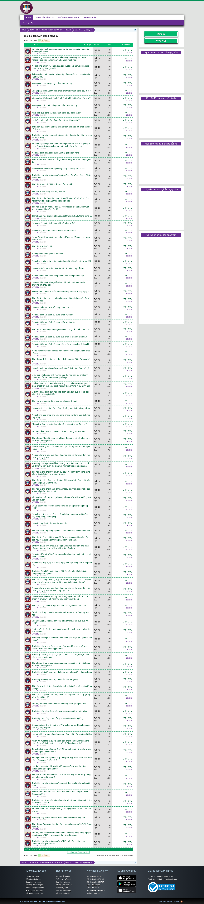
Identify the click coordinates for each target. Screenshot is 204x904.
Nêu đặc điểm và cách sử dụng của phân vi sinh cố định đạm (59, 337)
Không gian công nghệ (64, 885)
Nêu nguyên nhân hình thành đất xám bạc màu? (53, 223)
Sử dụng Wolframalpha (34, 885)
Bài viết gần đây (28, 23)
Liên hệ (169, 901)
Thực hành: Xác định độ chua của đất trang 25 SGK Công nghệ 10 (62, 216)
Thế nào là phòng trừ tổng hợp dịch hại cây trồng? (54, 401)
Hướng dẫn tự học (63, 876)
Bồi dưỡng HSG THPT (95, 876)
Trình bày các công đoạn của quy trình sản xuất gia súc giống (59, 711)
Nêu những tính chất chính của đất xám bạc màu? (54, 230)
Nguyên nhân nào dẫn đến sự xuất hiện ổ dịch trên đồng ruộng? (60, 368)
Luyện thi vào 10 (93, 888)
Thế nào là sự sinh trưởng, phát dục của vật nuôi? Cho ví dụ (59, 605)
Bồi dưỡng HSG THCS (95, 879)
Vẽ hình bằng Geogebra (35, 888)
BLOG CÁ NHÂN (89, 17)
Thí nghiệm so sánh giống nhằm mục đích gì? (52, 83)
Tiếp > (47, 40)
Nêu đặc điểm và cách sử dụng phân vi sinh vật (53, 322)
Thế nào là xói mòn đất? (43, 246)
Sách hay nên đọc (63, 882)
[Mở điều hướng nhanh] (135, 30)
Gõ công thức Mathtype (34, 891)
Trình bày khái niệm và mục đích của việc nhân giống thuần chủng (62, 672)
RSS (181, 901)
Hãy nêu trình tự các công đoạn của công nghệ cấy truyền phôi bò (62, 734)
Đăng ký (161, 34)
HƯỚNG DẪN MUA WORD (68, 17)
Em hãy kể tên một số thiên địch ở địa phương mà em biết (58, 431)
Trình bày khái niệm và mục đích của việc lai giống (55, 679)
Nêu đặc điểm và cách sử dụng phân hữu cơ (52, 315)
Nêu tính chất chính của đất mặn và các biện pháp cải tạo (58, 268)
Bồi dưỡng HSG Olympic (96, 891)
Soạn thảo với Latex (33, 882)
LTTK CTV (35, 54)
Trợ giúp (176, 901)
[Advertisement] (161, 72)
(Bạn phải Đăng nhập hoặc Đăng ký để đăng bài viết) (115, 855)
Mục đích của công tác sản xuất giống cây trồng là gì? (56, 113)
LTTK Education (65, 900)
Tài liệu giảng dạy (32, 876)
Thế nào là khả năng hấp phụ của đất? (49, 192)
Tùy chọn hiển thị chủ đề (78, 852)
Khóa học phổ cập (93, 893)
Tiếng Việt (162, 901)
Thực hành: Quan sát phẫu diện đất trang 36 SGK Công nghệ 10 (61, 292)
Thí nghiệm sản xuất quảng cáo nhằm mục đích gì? (55, 105)
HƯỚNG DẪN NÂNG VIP (44, 17)
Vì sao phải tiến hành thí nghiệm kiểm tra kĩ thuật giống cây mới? (61, 91)
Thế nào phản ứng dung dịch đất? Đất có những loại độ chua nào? (61, 531)
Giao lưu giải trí (62, 888)
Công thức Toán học (33, 879)
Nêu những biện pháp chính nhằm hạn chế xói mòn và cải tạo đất (61, 261)
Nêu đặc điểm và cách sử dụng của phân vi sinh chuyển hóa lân (61, 344)
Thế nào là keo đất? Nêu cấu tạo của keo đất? (52, 184)
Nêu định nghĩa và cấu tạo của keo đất (49, 523)
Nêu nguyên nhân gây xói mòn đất (47, 254)
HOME (28, 18)
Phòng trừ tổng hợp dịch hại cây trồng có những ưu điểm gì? (59, 424)
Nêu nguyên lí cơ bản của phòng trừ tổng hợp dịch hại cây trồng (61, 408)
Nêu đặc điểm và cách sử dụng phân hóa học (52, 307)
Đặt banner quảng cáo (34, 893)
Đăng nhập (161, 41)
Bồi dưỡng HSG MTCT (95, 882)
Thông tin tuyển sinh (63, 879)
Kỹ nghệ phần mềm (63, 893)
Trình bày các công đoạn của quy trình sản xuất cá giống (57, 718)
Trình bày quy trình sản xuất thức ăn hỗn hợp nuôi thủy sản (58, 818)
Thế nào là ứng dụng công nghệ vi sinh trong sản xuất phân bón (60, 329)
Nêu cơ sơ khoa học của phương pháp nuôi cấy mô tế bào (58, 168)
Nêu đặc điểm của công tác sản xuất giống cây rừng (55, 153)
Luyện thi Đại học (93, 885)
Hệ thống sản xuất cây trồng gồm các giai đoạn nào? (56, 120)
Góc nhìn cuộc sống (63, 891)
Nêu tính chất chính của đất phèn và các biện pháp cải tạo (58, 276)
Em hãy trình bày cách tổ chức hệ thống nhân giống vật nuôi (59, 704)
